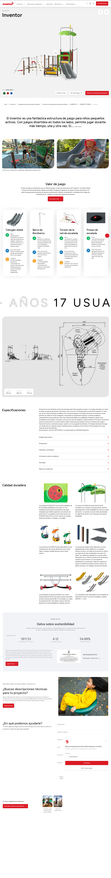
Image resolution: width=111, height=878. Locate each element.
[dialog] (55, 439)
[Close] (106, 741)
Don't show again (86, 768)
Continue (87, 763)
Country (67, 753)
